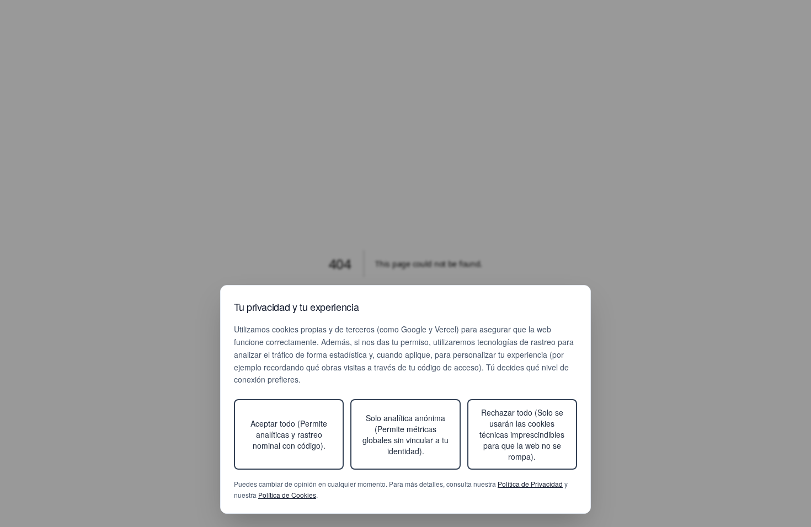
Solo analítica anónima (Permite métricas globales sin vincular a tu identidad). (405, 434)
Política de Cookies (287, 494)
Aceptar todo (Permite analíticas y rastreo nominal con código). (288, 434)
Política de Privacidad (530, 483)
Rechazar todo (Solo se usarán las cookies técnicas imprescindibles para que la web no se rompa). (521, 434)
